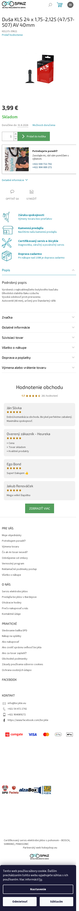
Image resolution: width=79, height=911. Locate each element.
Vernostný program (13, 564)
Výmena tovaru (10, 547)
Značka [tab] (7, 317)
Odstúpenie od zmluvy (15, 558)
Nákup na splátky (11, 636)
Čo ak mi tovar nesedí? (15, 552)
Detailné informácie (13, 180)
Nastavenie (38, 889)
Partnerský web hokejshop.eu (40, 848)
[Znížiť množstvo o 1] (15, 138)
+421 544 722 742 (42, 164)
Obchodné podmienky (14, 659)
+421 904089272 (17, 715)
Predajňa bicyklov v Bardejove (19, 597)
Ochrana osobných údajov (17, 670)
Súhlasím (56, 901)
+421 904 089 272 (42, 167)
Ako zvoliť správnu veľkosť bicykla (21, 647)
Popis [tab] (6, 270)
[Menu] (70, 5)
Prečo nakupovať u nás (15, 608)
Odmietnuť (19, 901)
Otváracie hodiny (11, 603)
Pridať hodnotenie (12, 35)
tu (40, 879)
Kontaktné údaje (11, 614)
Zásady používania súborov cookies (22, 664)
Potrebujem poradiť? (14, 541)
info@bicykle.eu (17, 703)
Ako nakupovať (10, 642)
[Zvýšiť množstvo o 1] (15, 134)
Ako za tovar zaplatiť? (14, 653)
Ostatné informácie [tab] (16, 327)
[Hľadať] (50, 5)
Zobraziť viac (39, 508)
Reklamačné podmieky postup (19, 569)
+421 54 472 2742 (17, 709)
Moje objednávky (11, 535)
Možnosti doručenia (44, 125)
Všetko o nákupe (11, 575)
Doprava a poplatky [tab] (16, 357)
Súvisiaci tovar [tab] (12, 337)
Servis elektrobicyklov (15, 591)
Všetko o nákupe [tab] (14, 347)
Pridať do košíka (36, 136)
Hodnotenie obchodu (39, 387)
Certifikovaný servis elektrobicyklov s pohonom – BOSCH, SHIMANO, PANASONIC (37, 842)
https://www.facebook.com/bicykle (28, 720)
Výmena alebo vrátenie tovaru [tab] (24, 367)
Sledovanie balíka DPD (14, 630)
